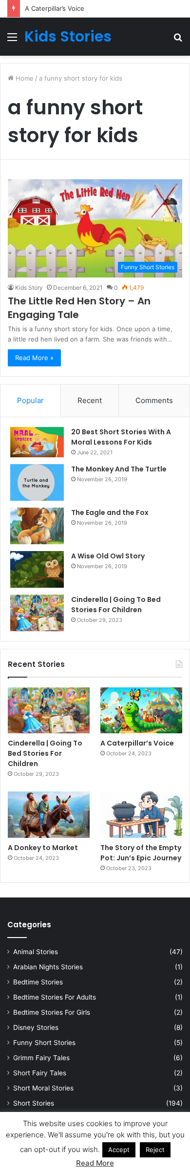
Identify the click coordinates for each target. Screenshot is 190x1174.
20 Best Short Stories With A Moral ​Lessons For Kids (121, 437)
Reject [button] (155, 1149)
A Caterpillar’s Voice (54, 8)
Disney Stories (35, 1027)
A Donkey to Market (43, 848)
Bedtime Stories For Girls (51, 1012)
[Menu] (12, 40)
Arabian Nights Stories (48, 967)
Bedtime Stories (38, 982)
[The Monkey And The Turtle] (37, 482)
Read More (95, 1163)
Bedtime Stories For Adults (54, 997)
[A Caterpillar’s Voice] (141, 710)
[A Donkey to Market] (49, 814)
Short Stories (33, 1103)
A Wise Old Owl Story (108, 556)
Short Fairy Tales (39, 1073)
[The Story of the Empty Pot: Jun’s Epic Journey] (141, 814)
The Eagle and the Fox (110, 512)
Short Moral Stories (43, 1088)
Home (24, 78)
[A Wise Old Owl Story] (37, 569)
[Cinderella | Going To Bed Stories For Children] (37, 613)
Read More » (34, 358)
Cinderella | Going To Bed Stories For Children (116, 605)
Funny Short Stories (44, 1042)
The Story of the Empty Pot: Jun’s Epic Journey (140, 853)
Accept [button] (119, 1149)
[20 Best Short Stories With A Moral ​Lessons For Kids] (37, 442)
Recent (89, 400)
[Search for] (178, 40)
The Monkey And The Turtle (119, 469)
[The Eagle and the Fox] (37, 526)
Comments (154, 400)
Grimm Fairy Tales (41, 1058)
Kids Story (29, 287)
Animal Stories (35, 952)
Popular (30, 400)
